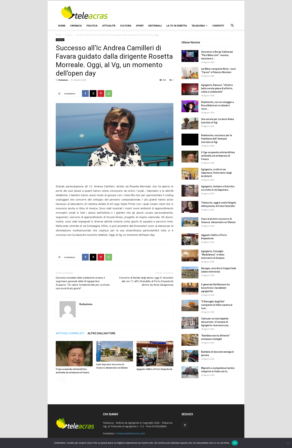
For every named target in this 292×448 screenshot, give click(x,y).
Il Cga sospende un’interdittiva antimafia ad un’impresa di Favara (218, 155)
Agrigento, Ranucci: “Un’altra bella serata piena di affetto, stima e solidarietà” (217, 88)
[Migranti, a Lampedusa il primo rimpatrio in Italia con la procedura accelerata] (189, 372)
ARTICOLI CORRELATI (70, 333)
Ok (234, 442)
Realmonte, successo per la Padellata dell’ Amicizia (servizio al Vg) (216, 138)
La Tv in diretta (176, 25)
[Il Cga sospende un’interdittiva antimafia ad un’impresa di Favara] (74, 353)
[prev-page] (58, 379)
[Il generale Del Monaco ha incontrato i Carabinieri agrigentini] (189, 289)
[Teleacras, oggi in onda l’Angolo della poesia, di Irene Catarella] (189, 207)
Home (61, 25)
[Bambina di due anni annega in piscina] (189, 356)
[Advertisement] (174, 12)
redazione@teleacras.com (130, 433)
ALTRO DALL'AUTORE (101, 333)
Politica (92, 25)
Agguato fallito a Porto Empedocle (154, 369)
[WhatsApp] (108, 93)
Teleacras (198, 25)
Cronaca (76, 25)
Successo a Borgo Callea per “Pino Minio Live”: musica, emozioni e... (217, 55)
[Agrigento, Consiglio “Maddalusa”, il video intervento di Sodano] (189, 255)
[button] (232, 26)
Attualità (108, 25)
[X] (93, 93)
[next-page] (63, 379)
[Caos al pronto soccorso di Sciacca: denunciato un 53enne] (114, 351)
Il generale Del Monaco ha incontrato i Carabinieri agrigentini (215, 288)
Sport (140, 25)
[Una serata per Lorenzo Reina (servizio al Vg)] (189, 123)
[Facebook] (85, 93)
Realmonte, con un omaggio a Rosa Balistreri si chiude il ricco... (217, 105)
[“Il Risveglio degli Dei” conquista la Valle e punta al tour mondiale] (189, 305)
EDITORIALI (155, 25)
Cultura (125, 25)
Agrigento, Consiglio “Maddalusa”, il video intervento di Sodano (213, 254)
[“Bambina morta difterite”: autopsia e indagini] (189, 340)
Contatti (218, 25)
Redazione (63, 80)
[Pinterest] (101, 93)
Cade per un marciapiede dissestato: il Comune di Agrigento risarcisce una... (215, 322)
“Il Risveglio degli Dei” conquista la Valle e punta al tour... (216, 305)
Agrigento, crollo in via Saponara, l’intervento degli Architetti (216, 173)
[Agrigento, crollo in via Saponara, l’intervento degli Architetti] (189, 174)
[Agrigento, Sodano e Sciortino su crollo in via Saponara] (189, 191)
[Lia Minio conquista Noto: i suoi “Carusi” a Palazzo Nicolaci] (189, 73)
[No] (287, 443)
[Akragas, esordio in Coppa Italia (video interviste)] (189, 272)
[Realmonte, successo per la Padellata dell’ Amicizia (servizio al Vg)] (189, 139)
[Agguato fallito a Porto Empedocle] (155, 353)
